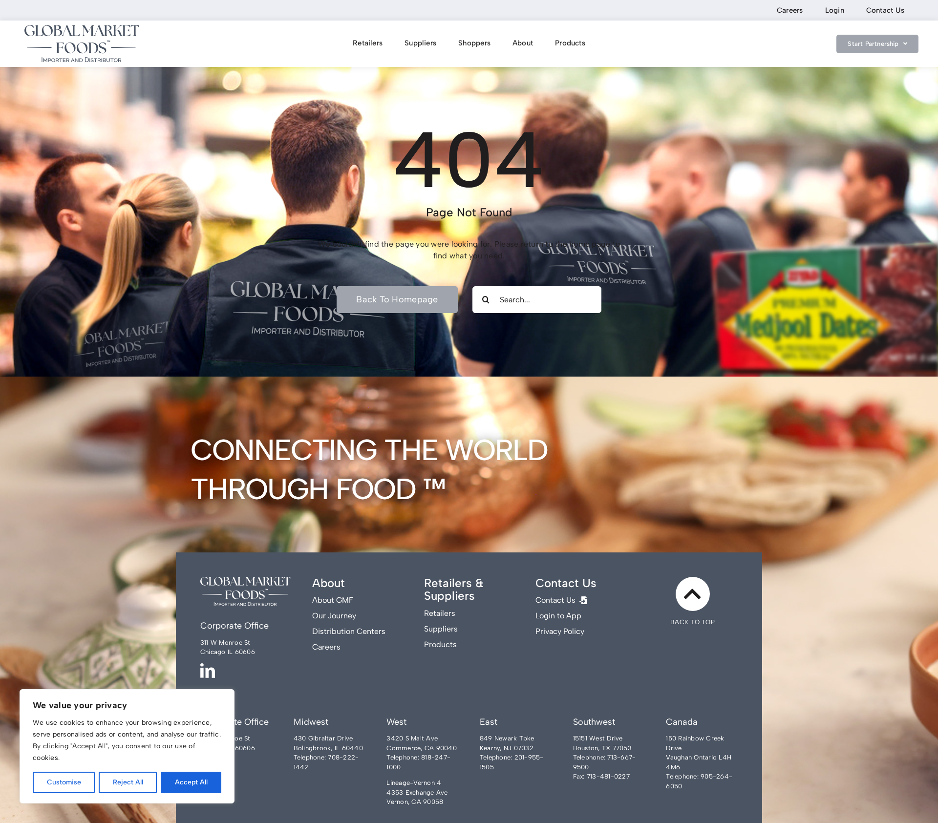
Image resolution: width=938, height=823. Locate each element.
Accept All (191, 782)
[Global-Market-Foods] (81, 28)
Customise (64, 782)
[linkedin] (207, 670)
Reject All (128, 782)
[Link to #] (693, 594)
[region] (127, 746)
